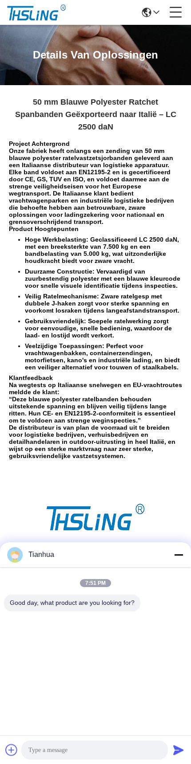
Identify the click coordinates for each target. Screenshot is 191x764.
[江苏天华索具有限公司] (36, 12)
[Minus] (178, 554)
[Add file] (11, 750)
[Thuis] (95, 528)
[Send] (178, 750)
